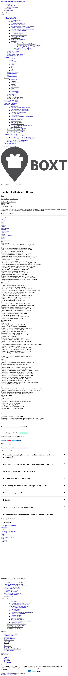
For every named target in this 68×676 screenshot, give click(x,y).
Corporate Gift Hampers (17, 42)
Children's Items (15, 115)
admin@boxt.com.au (12, 7)
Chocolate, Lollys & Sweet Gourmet (20, 107)
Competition (4, 653)
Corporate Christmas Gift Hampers (26, 44)
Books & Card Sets (16, 121)
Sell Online (9, 673)
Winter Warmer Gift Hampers (18, 39)
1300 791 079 (11, 5)
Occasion (6, 78)
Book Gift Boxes (15, 38)
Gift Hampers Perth (9, 640)
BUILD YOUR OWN (10, 17)
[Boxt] (34, 181)
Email (19, 440)
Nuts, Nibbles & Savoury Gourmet (20, 109)
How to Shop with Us (10, 143)
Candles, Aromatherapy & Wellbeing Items (22, 116)
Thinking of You (15, 90)
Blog (5, 644)
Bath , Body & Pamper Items (18, 112)
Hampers (3, 238)
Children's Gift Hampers (17, 33)
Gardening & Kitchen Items (18, 118)
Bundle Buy (14, 41)
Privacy (15, 674)
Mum (12, 70)
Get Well (13, 84)
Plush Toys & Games (16, 122)
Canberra (14, 1)
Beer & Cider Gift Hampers (18, 36)
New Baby (13, 61)
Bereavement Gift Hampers (18, 23)
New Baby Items (15, 113)
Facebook (3, 440)
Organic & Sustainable (16, 119)
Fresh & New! (14, 106)
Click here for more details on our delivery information (15, 447)
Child (12, 63)
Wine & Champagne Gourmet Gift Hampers (22, 26)
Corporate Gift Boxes (9, 635)
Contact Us (7, 641)
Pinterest (9, 440)
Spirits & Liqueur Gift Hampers (19, 35)
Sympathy (13, 81)
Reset (20, 184)
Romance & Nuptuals (16, 92)
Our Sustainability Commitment (12, 649)
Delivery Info (7, 8)
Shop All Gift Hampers (10, 18)
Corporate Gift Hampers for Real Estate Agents (29, 45)
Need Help (7, 4)
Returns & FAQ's (8, 647)
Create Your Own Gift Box (11, 634)
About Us (6, 643)
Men (12, 60)
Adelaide (8, 1)
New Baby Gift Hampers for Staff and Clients (29, 47)
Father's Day (14, 79)
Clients (12, 64)
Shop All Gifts (8, 637)
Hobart (20, 1)
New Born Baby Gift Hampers (19, 32)
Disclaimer (3, 674)
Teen (12, 66)
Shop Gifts (13, 21)
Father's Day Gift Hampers (18, 24)
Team (12, 67)
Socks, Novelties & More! (17, 124)
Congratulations (15, 87)
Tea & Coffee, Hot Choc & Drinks (20, 110)
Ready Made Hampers (16, 127)
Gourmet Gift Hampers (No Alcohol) (20, 27)
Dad (12, 69)
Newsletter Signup (9, 650)
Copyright (10, 674)
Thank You (13, 88)
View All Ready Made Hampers (9, 146)
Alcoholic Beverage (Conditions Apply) (21, 125)
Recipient (6, 57)
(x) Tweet (14, 440)
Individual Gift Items (9, 104)
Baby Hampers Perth (9, 638)
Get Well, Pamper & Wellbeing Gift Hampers (22, 29)
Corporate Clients (8, 10)
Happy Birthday (15, 82)
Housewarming (15, 91)
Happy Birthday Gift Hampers (19, 30)
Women (13, 58)
